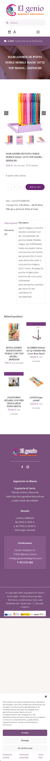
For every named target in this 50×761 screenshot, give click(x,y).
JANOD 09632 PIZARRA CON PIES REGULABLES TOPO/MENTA (14, 402)
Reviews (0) (9, 232)
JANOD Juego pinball (36, 399)
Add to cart (35, 187)
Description (9, 223)
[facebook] (22, 467)
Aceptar (25, 732)
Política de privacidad (24, 755)
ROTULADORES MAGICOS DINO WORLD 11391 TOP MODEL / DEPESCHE (14, 353)
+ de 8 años (36, 205)
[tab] (9, 223)
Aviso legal (40, 755)
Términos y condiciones (19, 600)
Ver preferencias (25, 748)
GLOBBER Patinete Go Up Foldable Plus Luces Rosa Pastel (36, 350)
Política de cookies (7, 755)
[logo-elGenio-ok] (25, 5)
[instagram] (27, 467)
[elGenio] (25, 448)
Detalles (16, 334)
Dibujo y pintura (15, 209)
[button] (45, 696)
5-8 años (24, 205)
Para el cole (31, 209)
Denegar (25, 740)
